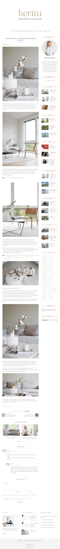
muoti (50, 278)
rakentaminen (45, 284)
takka (49, 292)
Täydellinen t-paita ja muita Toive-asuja (53, 153)
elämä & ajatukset (25, 30)
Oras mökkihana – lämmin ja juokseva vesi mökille (33, 517)
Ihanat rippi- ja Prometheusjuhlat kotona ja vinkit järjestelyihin (53, 107)
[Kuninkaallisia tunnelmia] (45, 245)
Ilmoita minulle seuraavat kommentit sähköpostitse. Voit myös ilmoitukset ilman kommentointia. (16, 499)
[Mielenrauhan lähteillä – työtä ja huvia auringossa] (45, 230)
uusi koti (51, 296)
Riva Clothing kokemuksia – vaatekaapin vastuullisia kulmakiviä (52, 162)
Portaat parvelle (33, 530)
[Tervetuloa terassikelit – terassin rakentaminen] (24, 525)
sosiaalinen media (52, 290)
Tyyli (49, 294)
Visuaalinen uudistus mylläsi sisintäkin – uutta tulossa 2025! (53, 98)
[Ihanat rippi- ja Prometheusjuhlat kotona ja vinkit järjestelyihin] (45, 107)
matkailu (36, 30)
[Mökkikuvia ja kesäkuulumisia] (45, 120)
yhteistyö (45, 30)
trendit (10, 406)
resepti (44, 286)
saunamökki (53, 288)
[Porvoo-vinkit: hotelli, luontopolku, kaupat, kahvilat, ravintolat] (45, 237)
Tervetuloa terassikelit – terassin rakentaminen (34, 524)
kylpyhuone (45, 272)
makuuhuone (53, 274)
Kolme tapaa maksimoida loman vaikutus (53, 183)
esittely (40, 30)
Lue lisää (4, 533)
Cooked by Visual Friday (30, 544)
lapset (51, 272)
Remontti (53, 284)
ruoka (49, 286)
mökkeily (16, 30)
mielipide (44, 278)
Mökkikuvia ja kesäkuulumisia (53, 119)
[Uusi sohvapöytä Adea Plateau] (11, 430)
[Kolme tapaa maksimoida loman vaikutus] (45, 184)
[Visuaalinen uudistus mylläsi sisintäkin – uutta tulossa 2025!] (29, 430)
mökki (44, 280)
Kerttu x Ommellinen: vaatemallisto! (52, 146)
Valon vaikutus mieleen (52, 217)
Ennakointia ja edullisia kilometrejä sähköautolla (53, 210)
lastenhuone (45, 274)
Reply (38, 463)
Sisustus (44, 290)
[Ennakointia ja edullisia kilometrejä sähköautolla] (45, 210)
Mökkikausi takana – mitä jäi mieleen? (54, 134)
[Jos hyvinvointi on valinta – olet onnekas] (45, 203)
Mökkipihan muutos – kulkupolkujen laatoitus (53, 127)
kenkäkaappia (29, 290)
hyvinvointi (32, 30)
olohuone (5, 406)
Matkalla (51, 276)
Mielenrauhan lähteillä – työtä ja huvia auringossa (53, 229)
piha (43, 282)
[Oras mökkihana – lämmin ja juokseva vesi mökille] (24, 518)
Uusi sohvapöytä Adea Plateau (11, 437)
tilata (7, 499)
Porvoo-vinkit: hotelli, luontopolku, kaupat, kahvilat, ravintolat (53, 237)
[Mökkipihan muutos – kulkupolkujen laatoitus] (45, 127)
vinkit (44, 300)
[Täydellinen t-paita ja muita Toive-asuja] (45, 154)
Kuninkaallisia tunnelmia (52, 244)
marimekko (44, 276)
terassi (54, 292)
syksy (44, 292)
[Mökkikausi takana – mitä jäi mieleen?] (45, 135)
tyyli (20, 30)
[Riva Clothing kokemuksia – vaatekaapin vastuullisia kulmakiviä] (45, 161)
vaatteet (44, 298)
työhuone (44, 296)
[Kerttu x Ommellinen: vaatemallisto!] (45, 147)
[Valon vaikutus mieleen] (45, 218)
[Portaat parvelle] (24, 532)
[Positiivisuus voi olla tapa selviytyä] (45, 191)
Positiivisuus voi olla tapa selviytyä (53, 190)
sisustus (12, 30)
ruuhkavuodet (45, 288)
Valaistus (51, 298)
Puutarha (49, 282)
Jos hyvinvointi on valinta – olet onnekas (53, 203)
